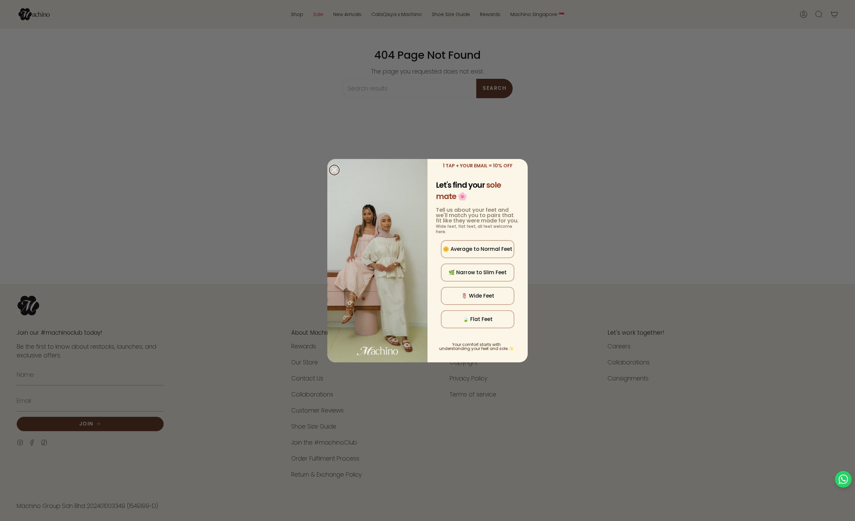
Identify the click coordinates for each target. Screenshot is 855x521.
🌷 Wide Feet (477, 295)
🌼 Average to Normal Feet (477, 248)
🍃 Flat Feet (478, 319)
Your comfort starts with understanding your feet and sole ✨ (476, 346)
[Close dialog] (334, 170)
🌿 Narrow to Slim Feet (478, 272)
